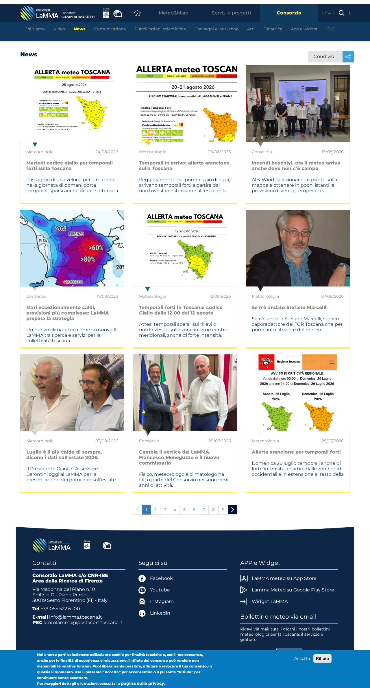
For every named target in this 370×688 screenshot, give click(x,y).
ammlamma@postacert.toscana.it (83, 622)
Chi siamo (35, 29)
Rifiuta (322, 658)
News (80, 29)
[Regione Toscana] (87, 544)
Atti (251, 29)
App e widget (304, 29)
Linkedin (160, 613)
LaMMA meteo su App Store (284, 578)
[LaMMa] (52, 544)
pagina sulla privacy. (143, 683)
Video (59, 29)
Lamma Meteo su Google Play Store (293, 590)
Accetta (302, 658)
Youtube (160, 590)
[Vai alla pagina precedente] (137, 510)
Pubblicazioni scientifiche (160, 29)
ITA (328, 13)
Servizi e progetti (231, 13)
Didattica (272, 29)
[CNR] (107, 544)
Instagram (162, 601)
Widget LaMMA (270, 601)
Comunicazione (110, 29)
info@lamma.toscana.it (75, 617)
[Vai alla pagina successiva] (232, 510)
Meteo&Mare (173, 13)
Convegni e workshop (216, 29)
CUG (331, 29)
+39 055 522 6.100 (60, 608)
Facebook (161, 578)
